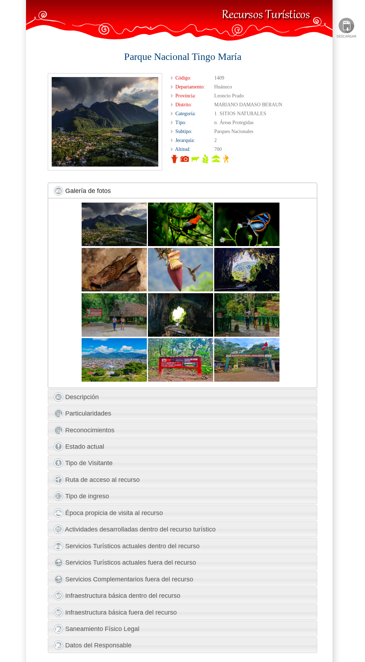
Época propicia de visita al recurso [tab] (113, 512)
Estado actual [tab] (83, 446)
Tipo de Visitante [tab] (88, 463)
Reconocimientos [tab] (88, 430)
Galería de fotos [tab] (87, 190)
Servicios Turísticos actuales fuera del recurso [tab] (129, 562)
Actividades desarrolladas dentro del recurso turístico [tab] (139, 529)
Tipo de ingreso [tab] (86, 496)
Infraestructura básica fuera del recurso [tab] (120, 612)
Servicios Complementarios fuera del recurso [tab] (128, 579)
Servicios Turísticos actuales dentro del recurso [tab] (131, 546)
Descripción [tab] (81, 397)
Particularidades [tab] (87, 413)
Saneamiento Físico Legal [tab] (101, 628)
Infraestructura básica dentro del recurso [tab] (121, 595)
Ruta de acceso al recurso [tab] (101, 479)
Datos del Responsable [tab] (97, 645)
